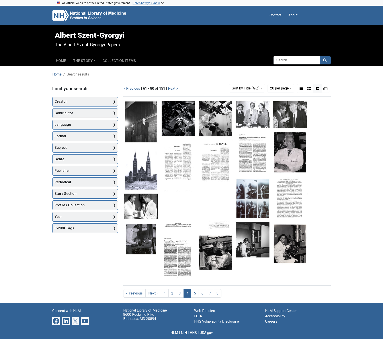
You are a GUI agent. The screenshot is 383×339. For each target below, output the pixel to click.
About (292, 15)
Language (63, 124)
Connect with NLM (66, 311)
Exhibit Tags (64, 228)
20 (279, 88)
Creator (61, 101)
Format (60, 136)
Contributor (64, 113)
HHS (193, 333)
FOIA (198, 316)
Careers (271, 321)
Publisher (62, 171)
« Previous (131, 88)
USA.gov (206, 333)
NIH (184, 333)
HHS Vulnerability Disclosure (216, 321)
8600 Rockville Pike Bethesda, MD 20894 (139, 316)
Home (61, 61)
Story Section (65, 194)
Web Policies (204, 311)
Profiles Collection (70, 205)
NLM (174, 333)
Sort (246, 88)
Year (58, 217)
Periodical (63, 182)
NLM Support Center (281, 311)
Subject (61, 147)
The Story (83, 61)
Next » (173, 88)
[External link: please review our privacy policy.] (56, 320)
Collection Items (119, 61)
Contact (275, 15)
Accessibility (275, 316)
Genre (59, 159)
